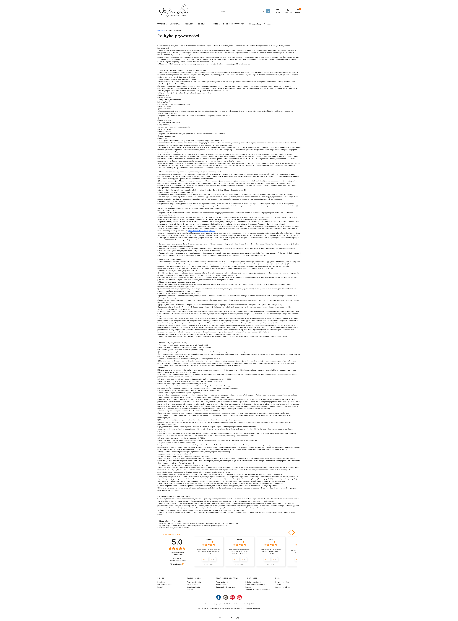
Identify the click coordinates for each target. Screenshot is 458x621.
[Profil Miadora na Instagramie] (226, 600)
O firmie (278, 584)
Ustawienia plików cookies (255, 584)
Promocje (248, 587)
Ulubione (190, 589)
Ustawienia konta (193, 587)
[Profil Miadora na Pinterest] (232, 600)
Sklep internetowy (228, 618)
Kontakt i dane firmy (282, 582)
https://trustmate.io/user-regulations (201, 231)
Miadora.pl (161, 30)
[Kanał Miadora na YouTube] (239, 600)
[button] (268, 11)
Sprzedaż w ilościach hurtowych (257, 589)
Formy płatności (222, 582)
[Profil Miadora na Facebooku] (219, 600)
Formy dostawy (221, 584)
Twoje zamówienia (194, 582)
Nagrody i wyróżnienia (283, 587)
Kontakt (160, 587)
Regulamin (161, 582)
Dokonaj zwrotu (192, 584)
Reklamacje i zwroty (164, 584)
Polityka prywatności (253, 582)
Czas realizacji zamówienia (226, 587)
